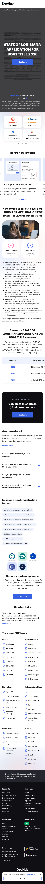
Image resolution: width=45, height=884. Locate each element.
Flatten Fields (33, 657)
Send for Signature (12, 696)
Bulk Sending (10, 718)
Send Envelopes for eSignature (13, 702)
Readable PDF (33, 746)
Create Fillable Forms (33, 719)
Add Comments (33, 692)
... (30, 874)
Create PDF (32, 648)
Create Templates (34, 714)
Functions (5, 811)
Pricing (4, 803)
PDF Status (32, 709)
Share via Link (33, 696)
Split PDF (31, 661)
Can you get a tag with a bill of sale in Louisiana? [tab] (17, 476)
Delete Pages (33, 679)
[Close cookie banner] (41, 874)
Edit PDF (31, 644)
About (26, 793)
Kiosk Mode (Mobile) (10, 713)
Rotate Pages (33, 670)
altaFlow (5, 837)
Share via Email (33, 701)
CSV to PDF (10, 666)
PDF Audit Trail (33, 733)
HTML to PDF (11, 670)
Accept (22, 878)
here (13, 778)
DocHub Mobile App (9, 826)
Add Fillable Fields (34, 653)
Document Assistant (13, 733)
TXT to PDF (10, 648)
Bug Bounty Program (32, 811)
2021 (13, 373)
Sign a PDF (10, 692)
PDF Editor (6, 793)
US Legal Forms (7, 831)
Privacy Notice (29, 798)
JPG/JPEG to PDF (12, 657)
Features (5, 808)
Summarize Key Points (11, 743)
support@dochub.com (9, 852)
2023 (13, 367)
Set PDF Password (35, 742)
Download (32, 759)
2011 (13, 380)
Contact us (6, 445)
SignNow (5, 834)
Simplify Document (12, 737)
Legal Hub (28, 801)
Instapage (5, 839)
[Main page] (8, 3)
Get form (22, 415)
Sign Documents (8, 798)
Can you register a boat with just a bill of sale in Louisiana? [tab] (16, 486)
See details (22, 98)
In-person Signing (12, 707)
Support (27, 806)
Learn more (22, 596)
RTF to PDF (10, 675)
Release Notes (29, 808)
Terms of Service (30, 795)
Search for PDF (33, 751)
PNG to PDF (10, 653)
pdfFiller (5, 829)
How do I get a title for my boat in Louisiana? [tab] (16, 455)
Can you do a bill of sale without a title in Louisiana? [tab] (16, 465)
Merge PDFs (32, 666)
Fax (29, 705)
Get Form (22, 62)
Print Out (31, 764)
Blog (3, 824)
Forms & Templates (9, 795)
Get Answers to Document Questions (11, 750)
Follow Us (7, 861)
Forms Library (7, 806)
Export (30, 755)
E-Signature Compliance (32, 803)
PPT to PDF (10, 661)
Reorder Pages (33, 675)
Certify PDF (32, 737)
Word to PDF (10, 644)
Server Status (7, 801)
